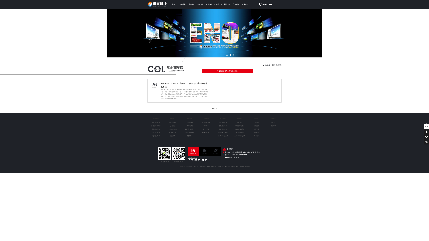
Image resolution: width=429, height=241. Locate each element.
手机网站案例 (223, 126)
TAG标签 (279, 65)
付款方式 (273, 126)
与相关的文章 (227, 71)
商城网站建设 (156, 132)
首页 (173, 4)
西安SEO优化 (173, 129)
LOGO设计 (206, 126)
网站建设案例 (223, 122)
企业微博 (215, 153)
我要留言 (193, 153)
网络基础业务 (240, 132)
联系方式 (273, 122)
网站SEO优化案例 (223, 136)
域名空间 (227, 4)
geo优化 (172, 126)
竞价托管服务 (189, 122)
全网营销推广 (173, 122)
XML (223, 166)
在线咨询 (204, 153)
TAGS (235, 166)
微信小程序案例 (223, 132)
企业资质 (256, 129)
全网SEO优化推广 (239, 136)
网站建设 (183, 4)
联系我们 (245, 4)
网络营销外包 (189, 129)
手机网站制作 (156, 129)
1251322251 (236, 157)
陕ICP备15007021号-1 (243, 166)
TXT (226, 166)
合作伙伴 (256, 132)
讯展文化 (256, 126)
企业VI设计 (206, 129)
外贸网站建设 (156, 136)
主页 (273, 65)
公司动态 (239, 122)
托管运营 (200, 4)
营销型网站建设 (156, 126)
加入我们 (256, 136)
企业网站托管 (189, 126)
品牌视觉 (209, 4)
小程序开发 (218, 4)
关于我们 (236, 4)
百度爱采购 (172, 132)
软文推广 (172, 136)
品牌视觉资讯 (206, 122)
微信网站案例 (223, 129)
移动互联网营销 (239, 129)
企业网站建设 (156, 122)
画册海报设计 (206, 132)
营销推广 (191, 4)
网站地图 (230, 166)
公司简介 (256, 122)
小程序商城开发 (189, 132)
